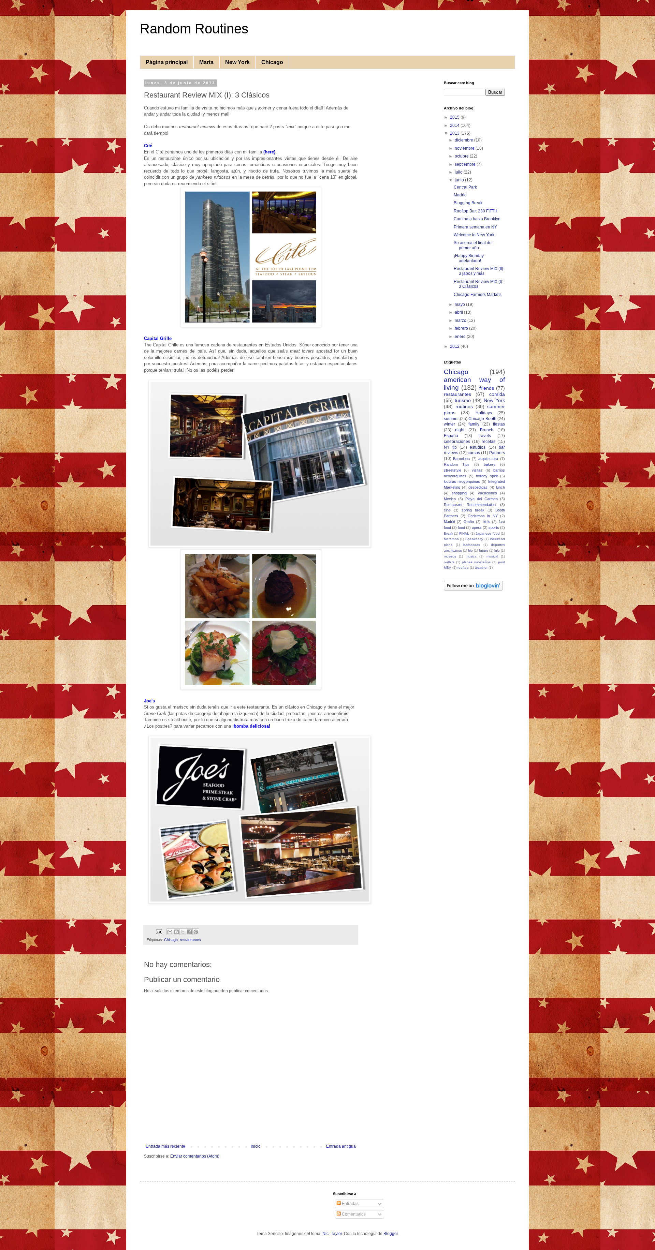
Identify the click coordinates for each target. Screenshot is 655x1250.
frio (470, 550)
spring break (473, 510)
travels (485, 435)
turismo (463, 400)
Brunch (486, 430)
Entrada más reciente (165, 1146)
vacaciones (487, 493)
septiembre (466, 164)
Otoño (469, 522)
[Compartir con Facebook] (189, 931)
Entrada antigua (341, 1146)
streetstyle (452, 470)
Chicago (272, 62)
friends (486, 388)
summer (451, 418)
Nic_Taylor (332, 1233)
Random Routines (194, 28)
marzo (461, 320)
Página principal (167, 62)
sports (494, 527)
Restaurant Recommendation (470, 505)
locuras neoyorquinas (462, 481)
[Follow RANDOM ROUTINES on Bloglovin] (473, 589)
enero (461, 336)
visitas (477, 470)
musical (492, 556)
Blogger (390, 1233)
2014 (455, 125)
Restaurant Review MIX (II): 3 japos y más (479, 271)
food (461, 527)
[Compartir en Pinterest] (195, 931)
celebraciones (457, 441)
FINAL (464, 533)
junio (460, 180)
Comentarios (353, 1214)
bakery (489, 464)
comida (497, 394)
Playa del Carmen (481, 499)
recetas (488, 441)
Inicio (256, 1146)
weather (481, 567)
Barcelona (461, 459)
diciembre (464, 140)
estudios (477, 447)
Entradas (350, 1203)
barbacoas (471, 545)
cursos (474, 452)
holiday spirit (487, 476)
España (451, 435)
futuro (483, 550)
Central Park (465, 187)
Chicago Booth (482, 418)
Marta (206, 62)
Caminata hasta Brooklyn (477, 219)
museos (450, 556)
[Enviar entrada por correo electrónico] (158, 931)
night (459, 430)
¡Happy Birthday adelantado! (469, 258)
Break (448, 533)
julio (459, 172)
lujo (497, 550)
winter (449, 424)
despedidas (477, 487)
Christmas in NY (483, 516)
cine (447, 510)
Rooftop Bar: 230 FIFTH (475, 211)
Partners (497, 452)
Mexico (450, 499)
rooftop (463, 567)
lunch (500, 487)
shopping (459, 493)
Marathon (451, 539)
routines (464, 406)
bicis (486, 522)
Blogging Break (468, 202)
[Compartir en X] (182, 931)
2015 (455, 117)
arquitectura (488, 459)
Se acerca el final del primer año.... (473, 245)
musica (471, 556)
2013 (455, 133)
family (473, 424)
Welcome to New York (474, 235)
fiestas (499, 424)
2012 (455, 346)
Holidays (484, 413)
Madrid (460, 195)
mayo (460, 304)
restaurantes (190, 940)
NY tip (450, 447)
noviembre (465, 148)
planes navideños (476, 562)
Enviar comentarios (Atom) (194, 1156)
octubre (462, 156)
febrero (462, 328)
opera (476, 527)
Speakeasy (474, 539)
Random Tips (457, 464)
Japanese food (487, 533)
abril (459, 312)
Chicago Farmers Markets (477, 294)
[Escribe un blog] (176, 931)
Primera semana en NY (475, 227)
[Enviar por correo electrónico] (169, 931)
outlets (449, 562)
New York (237, 62)
